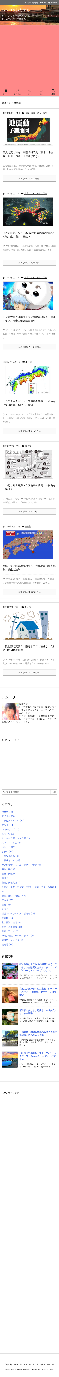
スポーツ (8, 833)
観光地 (7, 944)
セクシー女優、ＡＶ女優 (16, 838)
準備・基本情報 (12, 926)
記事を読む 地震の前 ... (30, 262)
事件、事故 (9, 869)
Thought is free (47, 1369)
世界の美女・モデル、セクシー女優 (22, 864)
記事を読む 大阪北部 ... (30, 672)
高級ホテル (12, 860)
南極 (5, 878)
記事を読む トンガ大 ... (30, 347)
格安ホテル (11, 856)
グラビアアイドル (13, 820)
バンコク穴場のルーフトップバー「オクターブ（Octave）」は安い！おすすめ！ (38, 1056)
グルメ (7, 825)
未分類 (28, 361)
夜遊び (7, 900)
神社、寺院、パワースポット (18, 935)
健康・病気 (9, 873)
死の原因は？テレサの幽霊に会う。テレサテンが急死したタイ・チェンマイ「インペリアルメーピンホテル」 (38, 967)
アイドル (8, 816)
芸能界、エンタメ (13, 940)
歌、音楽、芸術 (11, 922)
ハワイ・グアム (11, 842)
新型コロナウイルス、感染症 (18, 913)
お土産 (7, 811)
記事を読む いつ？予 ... (30, 431)
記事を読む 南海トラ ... (30, 592)
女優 (6, 904)
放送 (5, 909)
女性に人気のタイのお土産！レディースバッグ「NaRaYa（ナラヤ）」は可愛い (38, 991)
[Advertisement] (29, 56)
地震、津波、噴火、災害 (36, 113)
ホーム (7, 102)
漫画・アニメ (10, 931)
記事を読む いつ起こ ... (30, 511)
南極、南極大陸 (11, 882)
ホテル (7, 851)
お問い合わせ (32, 2)
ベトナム (8, 847)
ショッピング (10, 829)
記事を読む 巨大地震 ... (30, 178)
